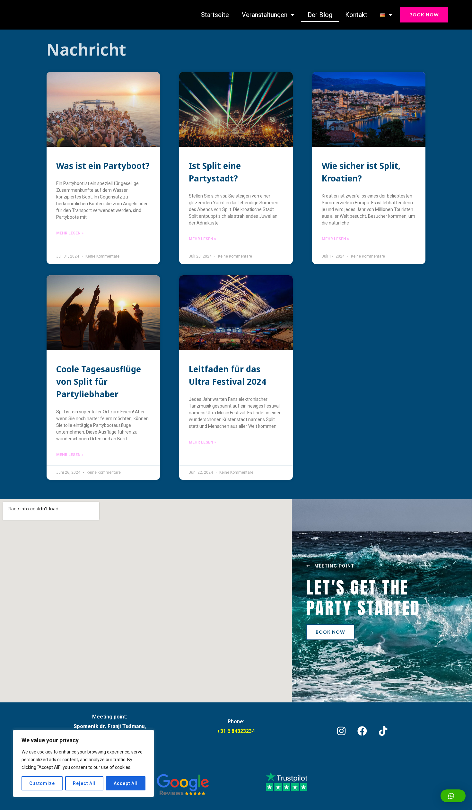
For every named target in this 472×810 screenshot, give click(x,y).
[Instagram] (341, 731)
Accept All (126, 783)
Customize (42, 783)
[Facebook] (362, 731)
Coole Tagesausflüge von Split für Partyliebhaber (98, 381)
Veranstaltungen (264, 15)
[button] (453, 795)
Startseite (215, 15)
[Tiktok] (383, 731)
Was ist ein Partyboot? (103, 166)
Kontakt (356, 15)
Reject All (84, 783)
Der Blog (320, 15)
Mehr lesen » (69, 233)
